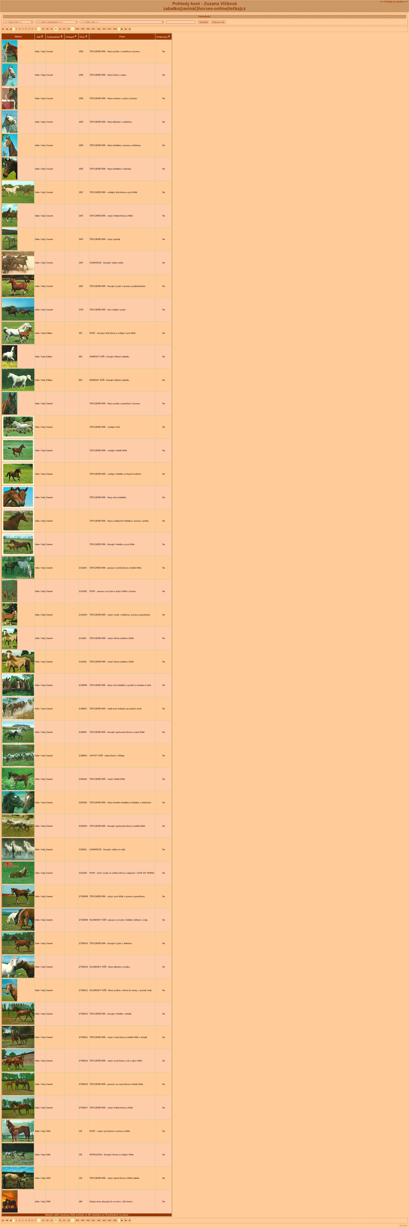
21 (51, 29)
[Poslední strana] (129, 29)
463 (104, 29)
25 (68, 29)
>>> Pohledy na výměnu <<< (394, 1)
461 (93, 29)
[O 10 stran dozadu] (126, 29)
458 (77, 29)
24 (64, 29)
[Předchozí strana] (10, 29)
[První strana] (3, 29)
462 (98, 29)
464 (109, 29)
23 (60, 29)
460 (88, 29)
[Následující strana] (122, 29)
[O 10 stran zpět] (6, 29)
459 (82, 29)
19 (43, 29)
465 (115, 29)
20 (47, 29)
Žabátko (404, 1225)
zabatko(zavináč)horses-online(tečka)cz (204, 8)
